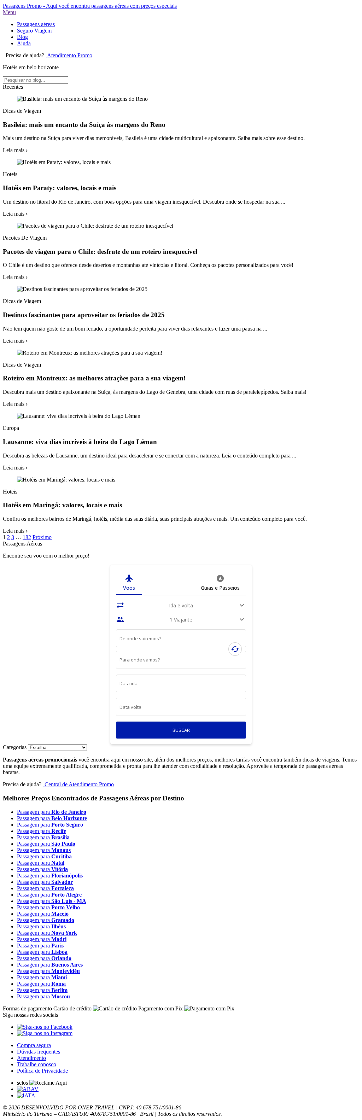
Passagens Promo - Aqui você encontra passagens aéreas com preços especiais (90, 6)
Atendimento (31, 1058)
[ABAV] (28, 1089)
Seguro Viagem (34, 31)
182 (27, 537)
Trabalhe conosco (36, 1064)
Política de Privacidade (42, 1071)
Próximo (42, 537)
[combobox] (181, 639)
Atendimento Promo (69, 55)
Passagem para (51, 812)
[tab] (129, 582)
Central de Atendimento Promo (78, 784)
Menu (9, 12)
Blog (22, 37)
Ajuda (24, 43)
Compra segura (34, 1045)
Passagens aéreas (36, 24)
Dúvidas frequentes (38, 1052)
